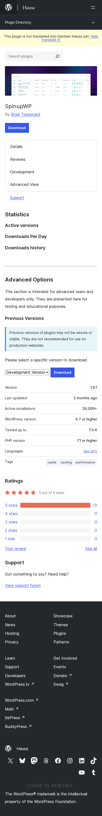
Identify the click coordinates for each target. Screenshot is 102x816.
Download (17, 128)
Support (17, 197)
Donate (62, 675)
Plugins (59, 633)
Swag (61, 684)
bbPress (15, 717)
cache (52, 462)
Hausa (22, 748)
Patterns (61, 641)
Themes (60, 624)
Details (16, 146)
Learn (10, 658)
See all (91, 548)
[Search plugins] (57, 56)
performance (85, 462)
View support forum (23, 585)
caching (66, 462)
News (10, 624)
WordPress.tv (19, 684)
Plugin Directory (18, 22)
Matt (12, 709)
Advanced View (24, 184)
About (10, 615)
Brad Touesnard (25, 114)
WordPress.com (22, 700)
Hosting (12, 633)
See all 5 (90, 451)
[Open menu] (94, 7)
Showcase (63, 615)
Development (22, 171)
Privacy (12, 641)
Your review (15, 548)
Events (59, 666)
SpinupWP (18, 106)
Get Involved (65, 658)
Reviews (18, 159)
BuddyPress (18, 726)
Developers (15, 675)
